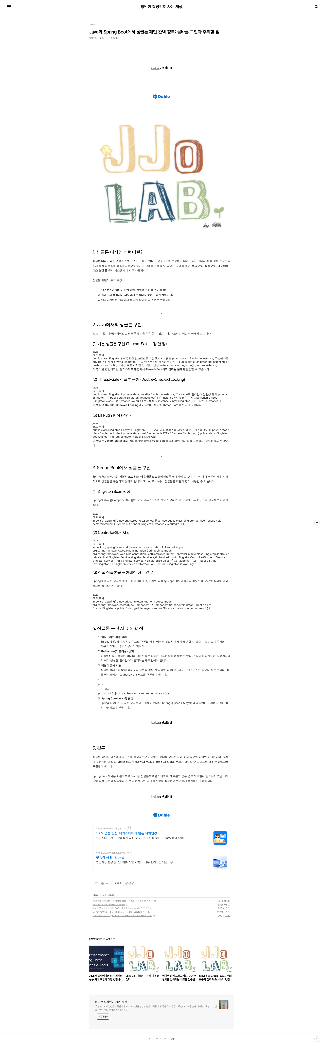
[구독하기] (317, 522)
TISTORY (162, 1039)
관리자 (172, 1039)
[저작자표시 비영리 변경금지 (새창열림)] (129, 883)
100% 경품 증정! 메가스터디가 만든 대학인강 (126, 833)
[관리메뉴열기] (317, 1039)
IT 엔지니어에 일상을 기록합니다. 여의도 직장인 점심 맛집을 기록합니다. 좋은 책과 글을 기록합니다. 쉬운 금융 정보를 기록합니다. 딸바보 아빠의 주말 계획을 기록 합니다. (157, 1008)
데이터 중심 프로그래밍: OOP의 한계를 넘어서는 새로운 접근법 (121, 908)
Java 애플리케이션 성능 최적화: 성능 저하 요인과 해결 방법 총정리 (123, 900)
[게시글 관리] (107, 883)
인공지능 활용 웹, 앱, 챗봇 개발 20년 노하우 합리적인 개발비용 (134, 862)
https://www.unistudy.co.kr (111, 828)
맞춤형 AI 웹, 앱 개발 (110, 857)
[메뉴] (9, 6)
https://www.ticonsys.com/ (110, 852)
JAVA (95, 895)
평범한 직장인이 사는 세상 (162, 7)
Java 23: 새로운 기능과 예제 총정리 (109, 904)
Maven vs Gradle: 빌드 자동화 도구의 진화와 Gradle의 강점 (120, 912)
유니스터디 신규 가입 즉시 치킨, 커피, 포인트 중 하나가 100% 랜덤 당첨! (140, 837)
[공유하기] (102, 883)
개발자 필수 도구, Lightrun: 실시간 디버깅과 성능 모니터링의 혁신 (122, 915)
